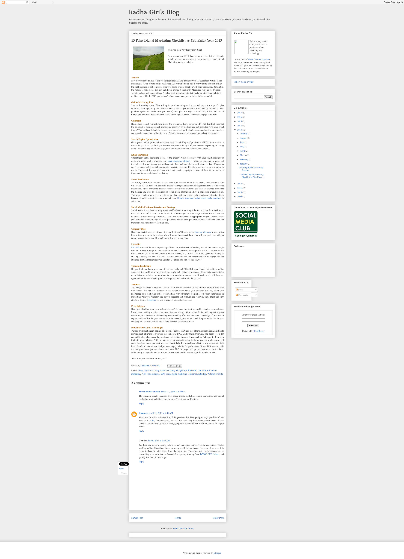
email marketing (167, 370)
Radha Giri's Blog (154, 12)
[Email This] (168, 366)
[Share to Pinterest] (180, 366)
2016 (239, 116)
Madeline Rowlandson (149, 391)
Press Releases (153, 373)
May (242, 146)
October (244, 133)
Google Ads (181, 370)
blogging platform (202, 231)
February (244, 159)
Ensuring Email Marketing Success (251, 169)
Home (178, 517)
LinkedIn (135, 247)
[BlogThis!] (171, 366)
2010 (239, 192)
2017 (239, 112)
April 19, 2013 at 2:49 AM (161, 412)
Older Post (218, 517)
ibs (153, 420)
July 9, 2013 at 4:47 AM (159, 440)
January (243, 163)
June (242, 142)
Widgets (124, 473)
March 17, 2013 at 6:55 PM (173, 391)
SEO (163, 373)
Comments (243, 294)
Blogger (217, 552)
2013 (239, 129)
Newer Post (137, 517)
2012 (239, 183)
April (242, 150)
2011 (239, 187)
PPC (144, 373)
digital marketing (151, 370)
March (243, 155)
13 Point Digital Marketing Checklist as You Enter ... (252, 176)
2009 (239, 196)
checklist (152, 299)
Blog (140, 370)
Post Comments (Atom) (183, 528)
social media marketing (176, 373)
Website (219, 373)
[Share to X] (174, 366)
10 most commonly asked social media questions (199, 197)
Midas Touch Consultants (259, 59)
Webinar (211, 373)
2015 (239, 121)
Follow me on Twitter (243, 81)
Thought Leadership (197, 373)
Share (121, 468)
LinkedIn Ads (204, 370)
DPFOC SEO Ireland (209, 454)
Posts (240, 289)
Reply (141, 403)
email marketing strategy (179, 160)
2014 (239, 125)
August (243, 137)
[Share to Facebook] (177, 366)
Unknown (143, 413)
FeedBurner (259, 330)
